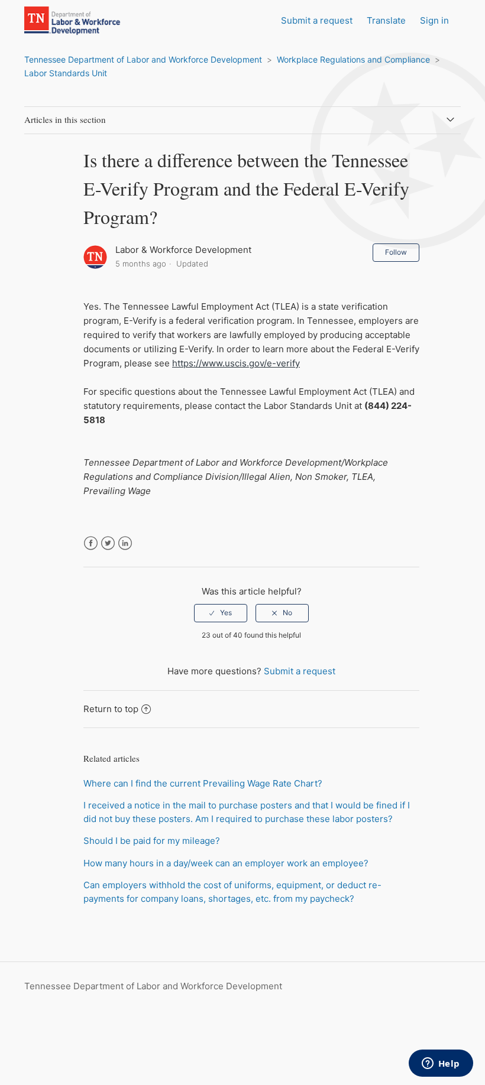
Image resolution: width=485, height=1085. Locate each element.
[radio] (220, 613)
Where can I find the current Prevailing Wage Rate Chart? (202, 783)
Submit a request (317, 20)
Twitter (108, 543)
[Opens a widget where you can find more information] (440, 1064)
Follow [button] (396, 252)
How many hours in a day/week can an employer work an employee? (225, 863)
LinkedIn (125, 543)
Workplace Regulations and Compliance (353, 59)
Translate (386, 20)
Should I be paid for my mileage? (151, 840)
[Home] (85, 32)
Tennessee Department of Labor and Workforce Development (143, 59)
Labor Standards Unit (65, 73)
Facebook (90, 543)
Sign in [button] (434, 20)
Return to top (110, 708)
